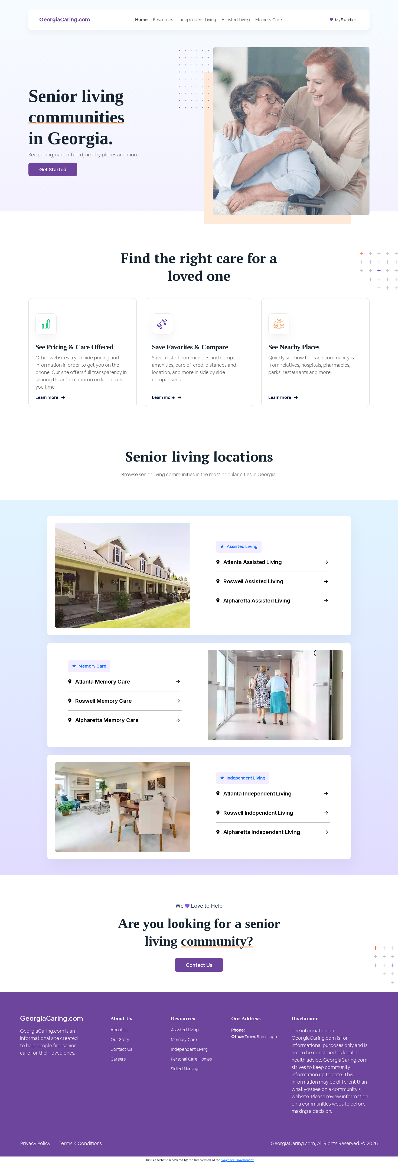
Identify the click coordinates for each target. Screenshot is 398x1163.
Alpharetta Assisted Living (256, 600)
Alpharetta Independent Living (261, 832)
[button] (343, 20)
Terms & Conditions (80, 1143)
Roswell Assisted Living (253, 581)
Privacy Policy (35, 1143)
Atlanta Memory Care (102, 681)
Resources (163, 19)
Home (141, 19)
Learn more (46, 397)
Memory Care (268, 19)
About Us (119, 1030)
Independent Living (197, 19)
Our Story (119, 1039)
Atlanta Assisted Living (252, 562)
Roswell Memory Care (103, 701)
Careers (118, 1059)
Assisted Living (235, 19)
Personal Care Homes (191, 1059)
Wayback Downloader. (237, 1160)
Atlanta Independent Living (257, 793)
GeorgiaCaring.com (64, 19)
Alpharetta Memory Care (107, 720)
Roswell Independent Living (258, 813)
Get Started (52, 169)
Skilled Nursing (184, 1069)
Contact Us (199, 965)
